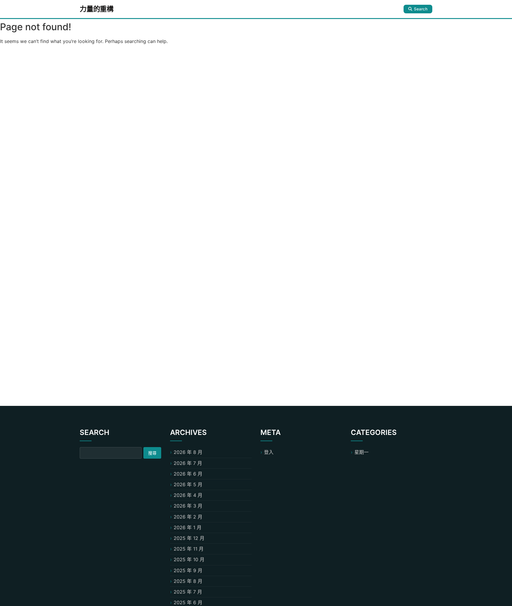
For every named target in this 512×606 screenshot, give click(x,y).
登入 (268, 452)
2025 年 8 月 (188, 581)
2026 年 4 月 (188, 495)
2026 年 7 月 (188, 463)
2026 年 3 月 (188, 506)
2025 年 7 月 (188, 592)
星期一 (361, 452)
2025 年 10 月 (189, 559)
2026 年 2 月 (188, 517)
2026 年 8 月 (188, 452)
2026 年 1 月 (187, 527)
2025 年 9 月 (188, 570)
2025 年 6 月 (188, 602)
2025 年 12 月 (189, 538)
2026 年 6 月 (188, 474)
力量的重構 (96, 9)
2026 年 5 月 (188, 484)
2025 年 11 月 (189, 549)
